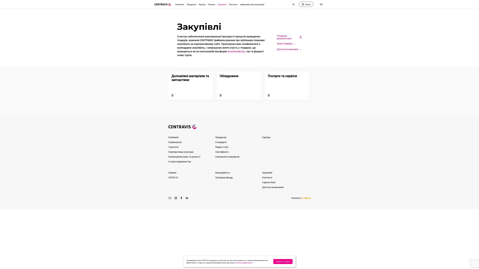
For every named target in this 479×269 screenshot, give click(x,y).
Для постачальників (273, 187)
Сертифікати (222, 151)
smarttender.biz (236, 51)
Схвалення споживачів (227, 156)
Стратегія (173, 146)
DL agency (306, 198)
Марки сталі (221, 146)
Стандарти (221, 142)
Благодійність (222, 172)
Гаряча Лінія (268, 182)
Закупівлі (222, 4)
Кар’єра (202, 4)
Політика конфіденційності (244, 263)
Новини (211, 4)
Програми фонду (224, 177)
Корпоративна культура (180, 151)
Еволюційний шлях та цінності (184, 156)
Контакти (233, 4)
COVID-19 (173, 177)
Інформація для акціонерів (252, 4)
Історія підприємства (179, 161)
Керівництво (175, 142)
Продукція (191, 4)
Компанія (179, 4)
